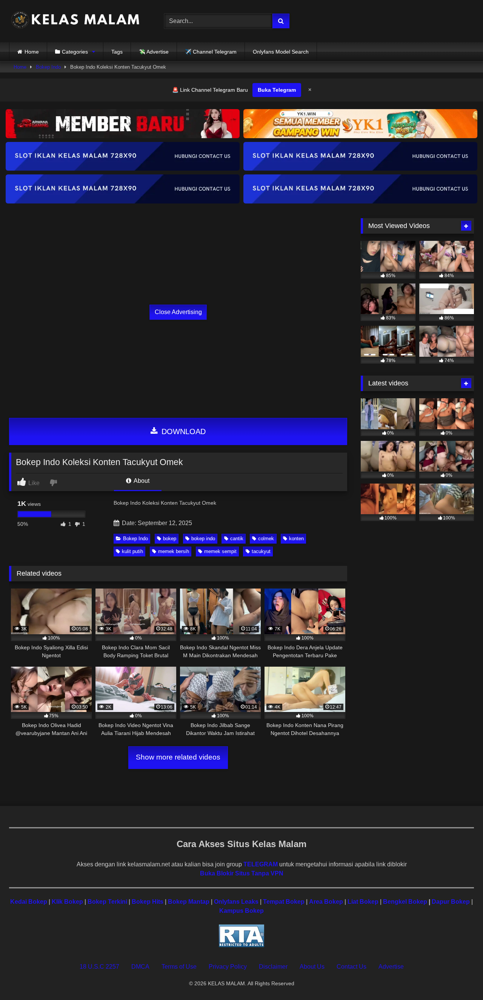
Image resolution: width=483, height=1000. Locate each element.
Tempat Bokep (284, 901)
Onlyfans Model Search (281, 52)
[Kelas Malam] (75, 21)
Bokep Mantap (188, 901)
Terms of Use (179, 966)
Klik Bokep (67, 901)
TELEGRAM (260, 864)
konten (296, 538)
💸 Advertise (154, 52)
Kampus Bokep (241, 911)
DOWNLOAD (182, 431)
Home (32, 52)
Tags (117, 52)
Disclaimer (273, 966)
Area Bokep (326, 901)
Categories (75, 52)
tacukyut (261, 551)
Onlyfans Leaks (236, 901)
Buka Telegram (277, 90)
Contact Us (351, 966)
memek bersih (173, 551)
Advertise (391, 966)
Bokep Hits (147, 901)
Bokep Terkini (107, 901)
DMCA (140, 966)
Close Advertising (178, 312)
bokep (169, 538)
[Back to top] (459, 977)
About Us (312, 966)
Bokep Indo (48, 67)
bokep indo (203, 538)
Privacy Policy (228, 966)
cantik (236, 538)
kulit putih (132, 551)
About (140, 481)
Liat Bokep (363, 901)
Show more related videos (178, 757)
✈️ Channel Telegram (211, 52)
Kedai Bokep (28, 901)
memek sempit (220, 551)
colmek (266, 538)
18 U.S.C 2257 (99, 966)
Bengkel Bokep (405, 901)
